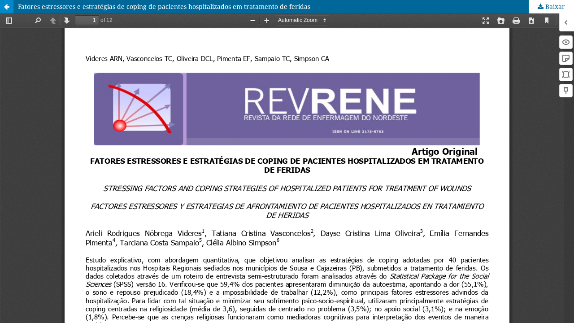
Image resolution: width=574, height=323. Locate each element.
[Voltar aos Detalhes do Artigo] (6, 6)
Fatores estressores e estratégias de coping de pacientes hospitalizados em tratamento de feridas (164, 6)
